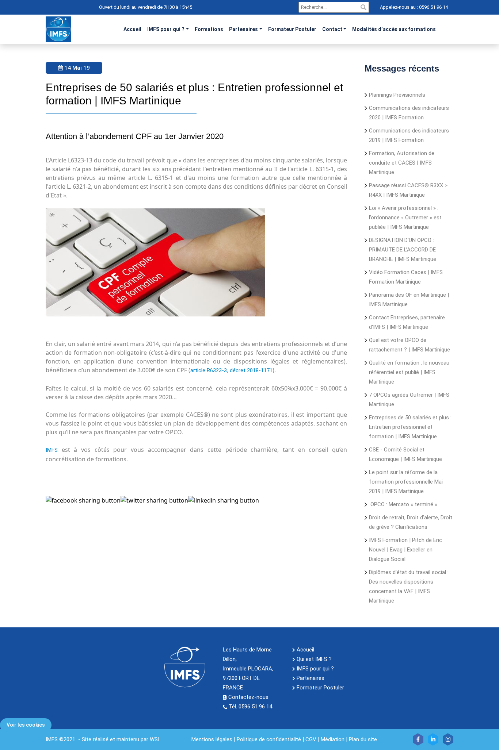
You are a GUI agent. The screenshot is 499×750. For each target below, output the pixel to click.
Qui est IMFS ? (314, 659)
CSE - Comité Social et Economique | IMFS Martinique (405, 454)
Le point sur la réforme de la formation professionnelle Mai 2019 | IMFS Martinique (406, 482)
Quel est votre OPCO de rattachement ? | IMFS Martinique (409, 345)
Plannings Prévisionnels (397, 95)
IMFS (52, 450)
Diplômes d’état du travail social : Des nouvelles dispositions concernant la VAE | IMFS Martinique (409, 586)
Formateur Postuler (320, 687)
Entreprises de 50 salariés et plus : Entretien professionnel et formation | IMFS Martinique (410, 427)
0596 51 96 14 (433, 7)
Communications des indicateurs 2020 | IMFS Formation (409, 113)
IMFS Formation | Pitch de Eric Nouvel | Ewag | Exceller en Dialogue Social (405, 549)
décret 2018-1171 (251, 370)
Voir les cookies (26, 725)
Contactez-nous (248, 697)
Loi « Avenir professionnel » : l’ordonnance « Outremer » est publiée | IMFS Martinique (405, 217)
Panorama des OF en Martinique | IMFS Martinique (409, 300)
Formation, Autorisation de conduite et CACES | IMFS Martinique (401, 163)
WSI (154, 739)
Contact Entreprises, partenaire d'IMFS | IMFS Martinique (407, 322)
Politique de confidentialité (269, 739)
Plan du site (363, 739)
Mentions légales (211, 739)
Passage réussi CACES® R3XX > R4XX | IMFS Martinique (408, 190)
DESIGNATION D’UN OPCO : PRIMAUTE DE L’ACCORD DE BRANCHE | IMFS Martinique (402, 249)
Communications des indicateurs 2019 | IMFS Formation (409, 135)
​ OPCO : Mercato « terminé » (403, 504)
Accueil (305, 649)
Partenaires (243, 29)
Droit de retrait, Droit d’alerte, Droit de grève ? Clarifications (410, 522)
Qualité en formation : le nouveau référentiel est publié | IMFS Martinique (409, 372)
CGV (310, 739)
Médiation (332, 739)
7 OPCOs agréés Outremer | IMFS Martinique (409, 400)
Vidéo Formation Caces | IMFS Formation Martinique (406, 277)
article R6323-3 (208, 370)
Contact (332, 29)
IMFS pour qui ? (165, 29)
